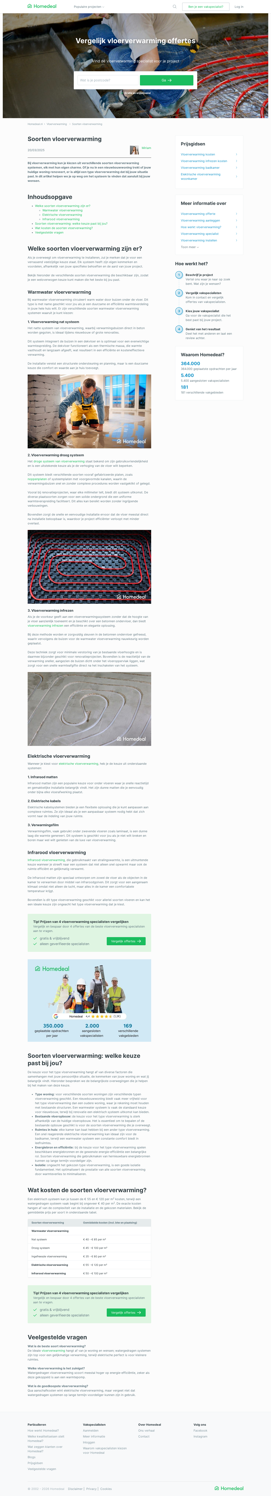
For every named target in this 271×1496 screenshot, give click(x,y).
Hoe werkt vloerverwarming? (201, 227)
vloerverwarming (53, 1350)
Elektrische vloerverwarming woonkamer (200, 176)
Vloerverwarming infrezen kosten (204, 161)
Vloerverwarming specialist (200, 234)
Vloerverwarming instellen (199, 240)
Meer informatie (94, 1436)
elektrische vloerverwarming (78, 763)
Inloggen (89, 1442)
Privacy (91, 1489)
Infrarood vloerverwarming (61, 219)
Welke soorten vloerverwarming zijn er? (62, 206)
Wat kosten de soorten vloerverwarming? (64, 228)
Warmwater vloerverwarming (62, 210)
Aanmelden (90, 1430)
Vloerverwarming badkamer (200, 167)
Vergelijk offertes (123, 941)
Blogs (31, 1457)
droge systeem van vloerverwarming (59, 461)
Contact (144, 1436)
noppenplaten (37, 479)
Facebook (200, 1430)
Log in (239, 6)
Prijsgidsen (35, 1463)
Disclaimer (75, 1489)
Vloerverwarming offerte (198, 214)
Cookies (106, 1489)
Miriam (146, 148)
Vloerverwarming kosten (198, 154)
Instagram (200, 1436)
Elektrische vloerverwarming (62, 215)
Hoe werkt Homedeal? (43, 1430)
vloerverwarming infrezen (45, 625)
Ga (164, 80)
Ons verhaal (146, 1430)
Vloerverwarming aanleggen (200, 220)
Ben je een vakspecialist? (205, 6)
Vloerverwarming (57, 124)
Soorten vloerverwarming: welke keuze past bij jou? (71, 223)
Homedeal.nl (35, 124)
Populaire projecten (88, 6)
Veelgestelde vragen (49, 232)
